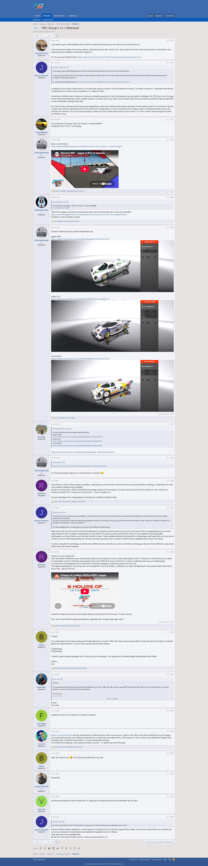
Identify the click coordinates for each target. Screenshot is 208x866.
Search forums (47, 20)
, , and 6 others (70, 668)
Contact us (133, 859)
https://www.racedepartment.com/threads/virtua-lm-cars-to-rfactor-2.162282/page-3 (86, 146)
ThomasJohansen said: (61, 429)
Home (37, 15)
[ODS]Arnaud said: (59, 67)
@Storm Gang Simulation (61, 735)
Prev (37, 36)
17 (52, 36)
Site (169, 859)
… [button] (45, 36)
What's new (58, 15)
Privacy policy (157, 859)
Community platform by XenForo (104, 864)
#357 (172, 774)
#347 (172, 424)
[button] (65, 15)
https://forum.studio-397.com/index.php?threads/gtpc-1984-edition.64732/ (82, 452)
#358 (172, 796)
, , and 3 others (69, 501)
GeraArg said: (57, 462)
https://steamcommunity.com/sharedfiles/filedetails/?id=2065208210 (80, 299)
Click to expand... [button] (113, 699)
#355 (172, 731)
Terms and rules (144, 859)
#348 (172, 458)
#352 (172, 632)
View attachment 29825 (61, 208)
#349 (172, 481)
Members (73, 15)
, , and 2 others (69, 191)
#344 (172, 140)
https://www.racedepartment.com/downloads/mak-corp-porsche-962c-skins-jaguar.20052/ (89, 214)
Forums (46, 15)
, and (66, 626)
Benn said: (56, 679)
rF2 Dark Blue (40, 859)
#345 (172, 197)
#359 (172, 817)
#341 (172, 40)
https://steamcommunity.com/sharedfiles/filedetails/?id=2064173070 (80, 239)
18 (56, 36)
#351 (172, 552)
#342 (172, 63)
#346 (172, 227)
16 (49, 36)
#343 (172, 119)
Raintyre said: (57, 512)
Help (165, 859)
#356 (172, 753)
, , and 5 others (66, 221)
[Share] (167, 40)
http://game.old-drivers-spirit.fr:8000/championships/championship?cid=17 (110, 57)
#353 (172, 674)
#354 (172, 711)
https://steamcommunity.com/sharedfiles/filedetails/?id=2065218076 (80, 358)
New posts (37, 20)
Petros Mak (39, 31)
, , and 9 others (68, 747)
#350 (172, 508)
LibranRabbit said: (59, 202)
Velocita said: (57, 822)
